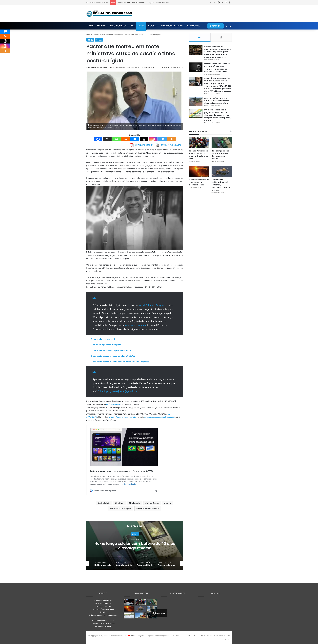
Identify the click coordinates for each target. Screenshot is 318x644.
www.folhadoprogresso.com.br (122, 417)
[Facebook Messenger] (134, 139)
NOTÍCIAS (101, 26)
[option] (134, 545)
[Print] (125, 139)
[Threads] (144, 139)
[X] (107, 139)
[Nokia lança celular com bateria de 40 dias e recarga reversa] (222, 142)
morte (168, 503)
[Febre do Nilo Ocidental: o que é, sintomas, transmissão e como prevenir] (222, 171)
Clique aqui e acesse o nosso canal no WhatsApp (113, 356)
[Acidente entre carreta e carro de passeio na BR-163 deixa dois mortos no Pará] (195, 101)
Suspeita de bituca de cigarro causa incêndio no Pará (135, 546)
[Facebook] (98, 139)
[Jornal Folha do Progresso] (109, 13)
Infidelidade (104, 503)
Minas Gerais (153, 503)
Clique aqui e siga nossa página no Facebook (111, 350)
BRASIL (141, 26)
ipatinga (120, 503)
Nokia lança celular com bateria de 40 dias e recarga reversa (140, 2)
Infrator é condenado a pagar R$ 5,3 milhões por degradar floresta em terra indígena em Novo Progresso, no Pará (217, 115)
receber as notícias (135, 325)
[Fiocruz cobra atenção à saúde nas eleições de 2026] (152, 609)
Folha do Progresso (137, 636)
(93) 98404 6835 (114, 404)
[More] (171, 139)
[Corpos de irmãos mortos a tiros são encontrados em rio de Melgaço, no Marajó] (129, 615)
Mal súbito (135, 503)
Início (90, 34)
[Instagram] (153, 139)
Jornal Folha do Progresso (153, 305)
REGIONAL (152, 26)
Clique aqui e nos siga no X (103, 339)
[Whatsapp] (116, 139)
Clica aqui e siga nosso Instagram (106, 345)
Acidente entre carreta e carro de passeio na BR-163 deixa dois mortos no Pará (216, 100)
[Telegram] (162, 139)
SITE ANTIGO (215, 26)
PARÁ (132, 26)
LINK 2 (195, 636)
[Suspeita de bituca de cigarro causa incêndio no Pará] (199, 171)
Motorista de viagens (121, 508)
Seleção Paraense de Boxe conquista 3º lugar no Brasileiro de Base (198, 155)
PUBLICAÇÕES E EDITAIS (171, 26)
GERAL (98, 40)
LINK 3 (202, 636)
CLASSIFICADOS (193, 26)
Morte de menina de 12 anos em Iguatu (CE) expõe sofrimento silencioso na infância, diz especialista (217, 67)
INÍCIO (91, 26)
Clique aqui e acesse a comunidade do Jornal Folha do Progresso (120, 361)
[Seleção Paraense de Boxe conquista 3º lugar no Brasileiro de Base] (199, 142)
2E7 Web (175, 636)
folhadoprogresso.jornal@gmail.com (118, 391)
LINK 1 (189, 636)
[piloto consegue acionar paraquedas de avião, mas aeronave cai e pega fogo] (140, 615)
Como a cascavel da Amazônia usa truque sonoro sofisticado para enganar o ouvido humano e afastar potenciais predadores (217, 51)
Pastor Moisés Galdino (148, 508)
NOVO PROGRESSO (118, 26)
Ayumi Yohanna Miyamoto (97, 67)
